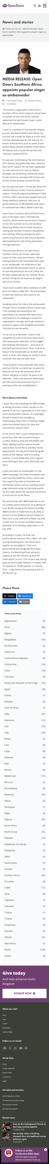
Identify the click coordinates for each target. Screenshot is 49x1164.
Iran (6, 726)
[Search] (35, 5)
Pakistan (8, 838)
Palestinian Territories (15, 844)
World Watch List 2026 (10, 1096)
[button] (9, 595)
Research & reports (10, 1109)
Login (4, 1081)
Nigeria (8, 819)
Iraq (6, 732)
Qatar (7, 856)
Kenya (7, 738)
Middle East (10, 776)
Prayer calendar (8, 1068)
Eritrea (7, 695)
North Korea (10, 831)
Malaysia (8, 757)
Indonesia (9, 720)
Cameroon (9, 651)
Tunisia (8, 912)
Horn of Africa (11, 707)
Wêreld (31, 100)
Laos (6, 744)
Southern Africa (12, 875)
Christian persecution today (13, 1100)
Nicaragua (9, 807)
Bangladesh (10, 639)
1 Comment (11, 103)
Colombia (9, 676)
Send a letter (7, 1032)
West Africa (10, 943)
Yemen (7, 955)
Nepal (7, 800)
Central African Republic (16, 658)
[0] (39, 5)
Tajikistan (9, 900)
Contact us (6, 1077)
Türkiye (8, 918)
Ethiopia (8, 701)
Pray (4, 1015)
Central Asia (10, 664)
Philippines (9, 850)
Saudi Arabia (10, 862)
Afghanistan (10, 621)
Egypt (7, 689)
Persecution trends (10, 1104)
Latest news (7, 1072)
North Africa (10, 825)
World (38, 100)
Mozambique (10, 788)
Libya (7, 751)
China (7, 670)
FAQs (4, 1064)
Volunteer (6, 1028)
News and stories (13, 28)
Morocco (8, 782)
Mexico (7, 769)
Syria (6, 893)
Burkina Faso (10, 645)
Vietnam (8, 931)
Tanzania (9, 906)
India (6, 713)
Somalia (8, 869)
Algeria (7, 633)
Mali (6, 763)
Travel (4, 1023)
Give (4, 1019)
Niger (7, 813)
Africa (7, 627)
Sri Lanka (9, 881)
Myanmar (9, 794)
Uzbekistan (10, 924)
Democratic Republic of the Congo (21, 682)
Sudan (7, 887)
